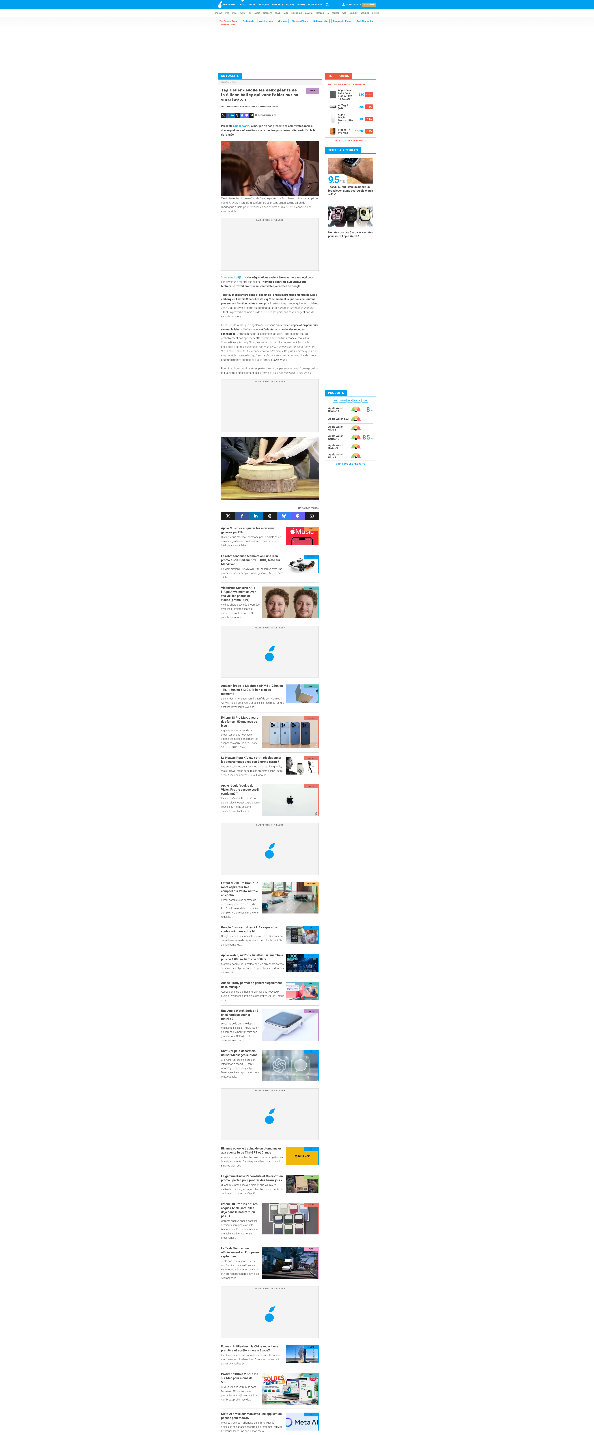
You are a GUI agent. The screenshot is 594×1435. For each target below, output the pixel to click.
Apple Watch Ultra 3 (335, 428)
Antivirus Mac (266, 21)
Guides (290, 4)
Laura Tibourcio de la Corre (237, 107)
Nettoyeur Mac (320, 21)
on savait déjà (233, 277)
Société (335, 13)
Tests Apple (248, 21)
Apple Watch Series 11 (335, 410)
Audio (257, 13)
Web (344, 13)
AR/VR (277, 13)
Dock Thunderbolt (365, 21)
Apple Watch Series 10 (335, 437)
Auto (286, 13)
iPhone (218, 13)
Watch (243, 13)
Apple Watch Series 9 (335, 447)
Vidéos (301, 4)
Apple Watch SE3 (338, 418)
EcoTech (320, 13)
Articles (263, 4)
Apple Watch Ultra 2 (335, 456)
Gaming (308, 13)
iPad (227, 13)
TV (250, 13)
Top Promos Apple (228, 21)
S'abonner (369, 5)
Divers (375, 13)
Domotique (296, 13)
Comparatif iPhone (342, 21)
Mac (234, 13)
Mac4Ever (225, 82)
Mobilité (267, 13)
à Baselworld (240, 126)
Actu (242, 4)
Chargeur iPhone (300, 21)
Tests (252, 4)
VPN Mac (282, 21)
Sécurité (365, 13)
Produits (277, 4)
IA (328, 13)
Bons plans (315, 4)
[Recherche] (327, 4)
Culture (353, 13)
